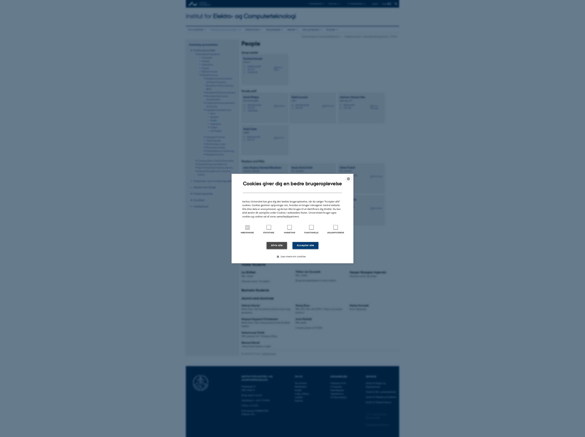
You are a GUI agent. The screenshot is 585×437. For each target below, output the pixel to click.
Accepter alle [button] (305, 245)
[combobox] (348, 178)
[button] (292, 256)
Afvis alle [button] (277, 245)
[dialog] (292, 218)
